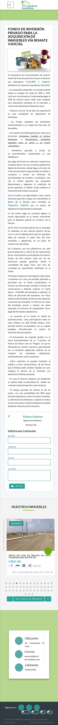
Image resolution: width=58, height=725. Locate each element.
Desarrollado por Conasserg (41, 722)
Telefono (12, 447)
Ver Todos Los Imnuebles (28, 599)
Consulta (12, 469)
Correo (11, 458)
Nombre (11, 436)
